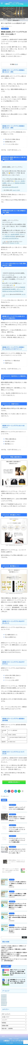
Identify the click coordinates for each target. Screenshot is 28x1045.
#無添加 (17, 183)
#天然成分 (22, 183)
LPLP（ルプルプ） (6, 1014)
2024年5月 (4, 997)
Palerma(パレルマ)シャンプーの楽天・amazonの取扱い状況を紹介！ (17, 917)
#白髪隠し (17, 234)
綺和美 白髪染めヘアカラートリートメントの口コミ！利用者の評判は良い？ (17, 818)
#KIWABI (4, 289)
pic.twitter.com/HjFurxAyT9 (10, 187)
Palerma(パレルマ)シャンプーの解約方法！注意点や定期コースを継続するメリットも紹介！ (17, 905)
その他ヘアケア (5, 796)
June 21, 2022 (16, 190)
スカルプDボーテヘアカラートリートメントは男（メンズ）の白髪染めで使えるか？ (17, 829)
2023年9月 (4, 1005)
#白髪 (22, 181)
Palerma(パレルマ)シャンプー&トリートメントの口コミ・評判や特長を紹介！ (18, 929)
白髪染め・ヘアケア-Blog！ (14, 1038)
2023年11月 (4, 1003)
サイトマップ (23, 1036)
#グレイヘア (11, 183)
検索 (24, 937)
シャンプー (4, 1019)
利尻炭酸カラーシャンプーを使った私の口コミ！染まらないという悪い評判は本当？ (17, 981)
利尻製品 (4, 1022)
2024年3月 (4, 1000)
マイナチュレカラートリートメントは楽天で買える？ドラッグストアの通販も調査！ (17, 840)
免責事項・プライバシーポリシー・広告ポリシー (11, 1036)
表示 (16, 64)
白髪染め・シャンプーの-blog (14, 4)
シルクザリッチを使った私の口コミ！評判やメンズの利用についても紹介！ (17, 883)
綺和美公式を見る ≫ (14, 782)
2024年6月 (4, 996)
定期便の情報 (5, 1025)
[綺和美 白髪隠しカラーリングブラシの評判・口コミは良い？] (15, 791)
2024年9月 (4, 995)
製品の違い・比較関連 (7, 1028)
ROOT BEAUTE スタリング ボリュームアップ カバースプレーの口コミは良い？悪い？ (17, 851)
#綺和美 (23, 287)
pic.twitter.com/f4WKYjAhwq (14, 291)
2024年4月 (4, 999)
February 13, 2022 (14, 243)
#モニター (18, 181)
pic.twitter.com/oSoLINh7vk (10, 238)
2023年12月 (4, 1002)
